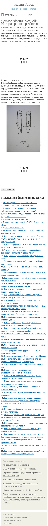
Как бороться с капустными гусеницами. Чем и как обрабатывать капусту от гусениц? (22, 452)
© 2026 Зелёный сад (9, 514)
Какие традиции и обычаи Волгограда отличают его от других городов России (23, 246)
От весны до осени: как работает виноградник (24, 414)
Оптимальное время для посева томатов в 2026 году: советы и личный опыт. (23, 215)
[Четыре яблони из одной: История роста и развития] (24, 128)
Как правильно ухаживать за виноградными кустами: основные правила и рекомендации (21, 399)
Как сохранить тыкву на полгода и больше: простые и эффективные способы (21, 324)
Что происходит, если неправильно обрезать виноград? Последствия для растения (22, 251)
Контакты (6, 517)
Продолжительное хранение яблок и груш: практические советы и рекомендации (21, 360)
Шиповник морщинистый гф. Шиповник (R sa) (22, 490)
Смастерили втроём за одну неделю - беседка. (24, 236)
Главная (14, 8)
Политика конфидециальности (12, 520)
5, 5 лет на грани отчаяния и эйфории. (19, 469)
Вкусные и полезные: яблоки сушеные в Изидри (25, 356)
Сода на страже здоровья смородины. (19, 208)
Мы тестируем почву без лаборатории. (20, 202)
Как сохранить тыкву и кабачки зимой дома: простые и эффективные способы (21, 329)
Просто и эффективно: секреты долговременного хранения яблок (16, 371)
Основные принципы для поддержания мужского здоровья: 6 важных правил (24, 424)
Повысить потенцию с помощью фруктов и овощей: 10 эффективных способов (21, 377)
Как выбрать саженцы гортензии (17, 465)
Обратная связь (7, 523)
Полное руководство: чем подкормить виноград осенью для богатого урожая (23, 307)
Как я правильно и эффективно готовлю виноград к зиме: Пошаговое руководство (20, 312)
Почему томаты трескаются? (15, 219)
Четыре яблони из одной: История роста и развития (19, 22)
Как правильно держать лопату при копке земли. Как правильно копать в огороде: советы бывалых (23, 435)
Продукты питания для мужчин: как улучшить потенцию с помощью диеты (22, 382)
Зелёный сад (24, 4)
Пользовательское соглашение (18, 517)
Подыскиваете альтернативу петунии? (19, 211)
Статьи (33, 8)
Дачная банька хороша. (13, 227)
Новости (24, 8)
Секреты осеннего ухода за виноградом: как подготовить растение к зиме (21, 296)
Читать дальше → (8, 189)
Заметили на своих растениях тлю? (18, 205)
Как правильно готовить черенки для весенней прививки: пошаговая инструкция (23, 285)
